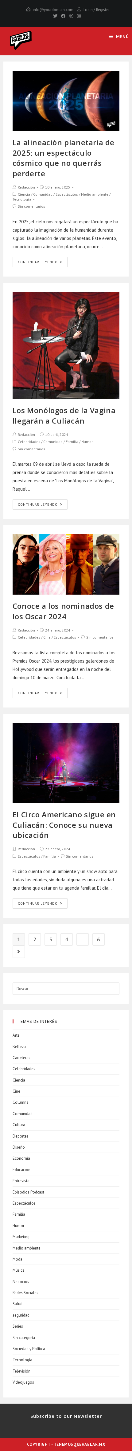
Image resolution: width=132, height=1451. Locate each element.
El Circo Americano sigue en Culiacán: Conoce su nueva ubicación (64, 824)
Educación (21, 1169)
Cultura (19, 1124)
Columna (21, 1102)
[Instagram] (78, 16)
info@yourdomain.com (53, 9)
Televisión (21, 1371)
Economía (21, 1158)
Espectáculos (67, 194)
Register (103, 9)
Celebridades (29, 441)
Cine (47, 637)
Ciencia (24, 194)
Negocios (21, 1281)
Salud (17, 1303)
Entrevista (21, 1180)
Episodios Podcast (28, 1192)
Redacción (26, 187)
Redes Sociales (25, 1292)
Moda (17, 1259)
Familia (72, 441)
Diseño (19, 1147)
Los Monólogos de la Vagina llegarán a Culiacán (64, 415)
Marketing (21, 1236)
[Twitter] (55, 16)
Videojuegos (23, 1382)
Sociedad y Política (29, 1348)
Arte (16, 1035)
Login (88, 9)
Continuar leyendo (38, 262)
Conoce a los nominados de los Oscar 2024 (63, 611)
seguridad (21, 1315)
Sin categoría (24, 1337)
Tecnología (22, 199)
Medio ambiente (94, 194)
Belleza (19, 1046)
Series (18, 1326)
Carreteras (21, 1057)
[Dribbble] (71, 16)
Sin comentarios (31, 206)
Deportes (21, 1136)
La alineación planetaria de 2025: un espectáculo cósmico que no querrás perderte (64, 157)
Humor (87, 441)
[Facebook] (63, 16)
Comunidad (42, 194)
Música (19, 1270)
